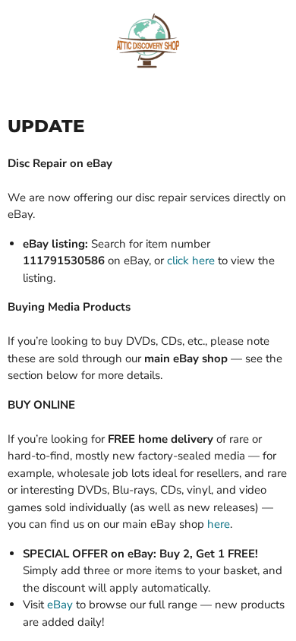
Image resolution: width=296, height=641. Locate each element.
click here (191, 260)
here (218, 524)
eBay (60, 604)
